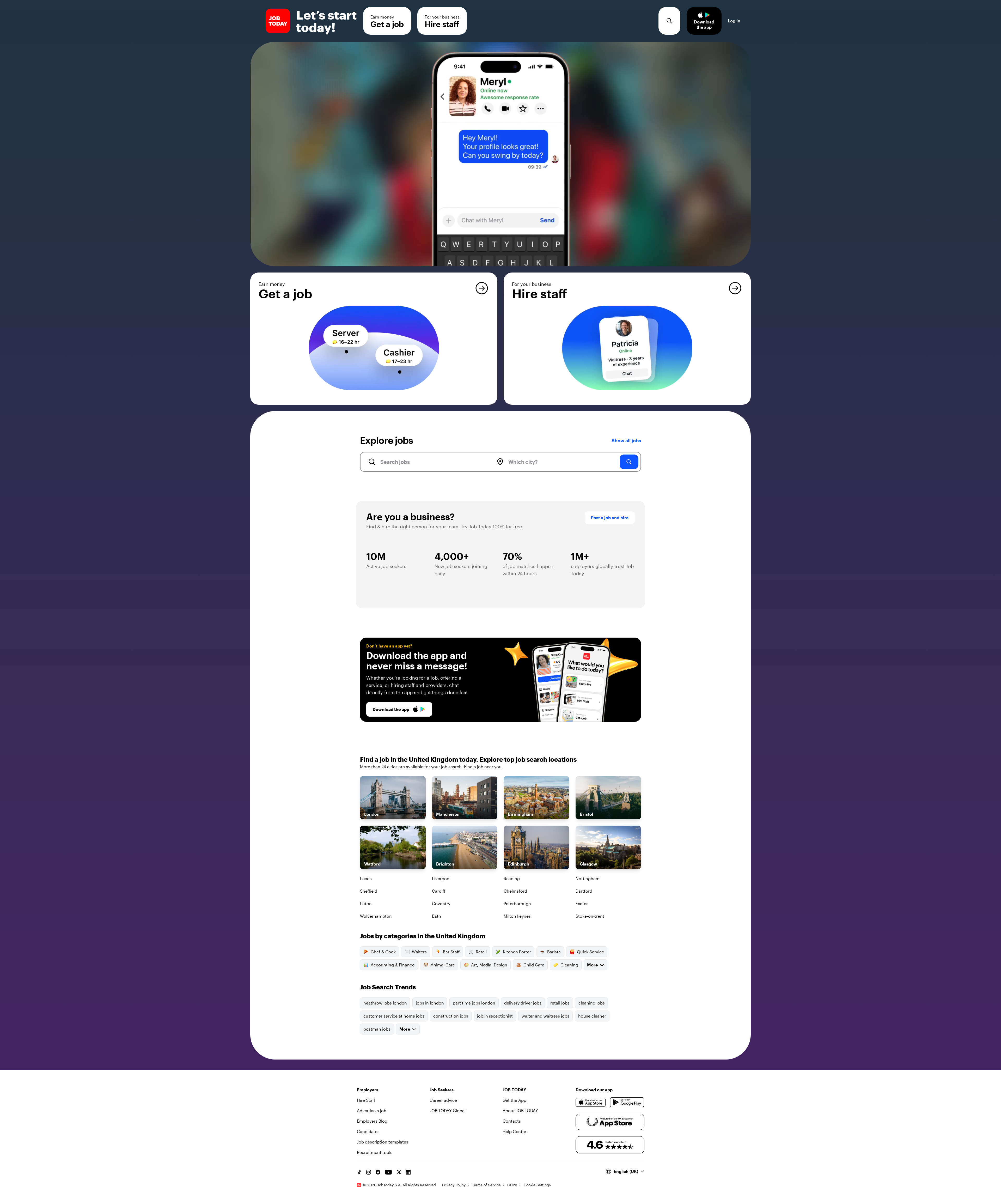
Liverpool (441, 878)
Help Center (514, 1131)
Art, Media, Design (489, 964)
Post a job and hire (609, 517)
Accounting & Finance (392, 964)
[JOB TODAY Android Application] (627, 1102)
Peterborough (517, 903)
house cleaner (592, 1015)
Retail (481, 951)
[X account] (398, 1172)
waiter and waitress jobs (545, 1015)
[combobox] (431, 462)
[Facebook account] (378, 1172)
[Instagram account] (368, 1172)
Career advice (443, 1100)
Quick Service (590, 951)
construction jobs (450, 1015)
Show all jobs (626, 440)
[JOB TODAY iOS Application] (591, 1102)
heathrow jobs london (385, 1002)
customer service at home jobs (393, 1015)
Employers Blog (372, 1120)
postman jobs (376, 1028)
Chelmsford (515, 890)
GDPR (512, 1185)
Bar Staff (451, 951)
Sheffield (368, 890)
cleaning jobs (591, 1002)
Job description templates (382, 1141)
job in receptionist (495, 1015)
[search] (629, 462)
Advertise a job (371, 1110)
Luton (366, 903)
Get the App (514, 1100)
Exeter (582, 903)
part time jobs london (474, 1002)
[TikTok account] (359, 1172)
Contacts (512, 1120)
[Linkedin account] (408, 1172)
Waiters (419, 951)
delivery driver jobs (522, 1002)
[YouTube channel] (388, 1172)
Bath (436, 915)
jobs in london (430, 1002)
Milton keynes (517, 915)
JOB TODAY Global (448, 1110)
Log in (734, 20)
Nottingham (588, 878)
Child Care (533, 964)
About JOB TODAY (520, 1110)
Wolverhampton (376, 915)
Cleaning (569, 964)
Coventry (441, 903)
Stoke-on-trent (590, 915)
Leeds (366, 878)
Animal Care (443, 964)
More (592, 964)
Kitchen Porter (517, 951)
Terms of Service (486, 1185)
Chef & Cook (383, 951)
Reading (512, 878)
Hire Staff (366, 1100)
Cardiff (438, 890)
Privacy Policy (454, 1185)
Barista (554, 951)
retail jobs (560, 1002)
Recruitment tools (374, 1152)
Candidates (368, 1131)
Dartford (584, 890)
